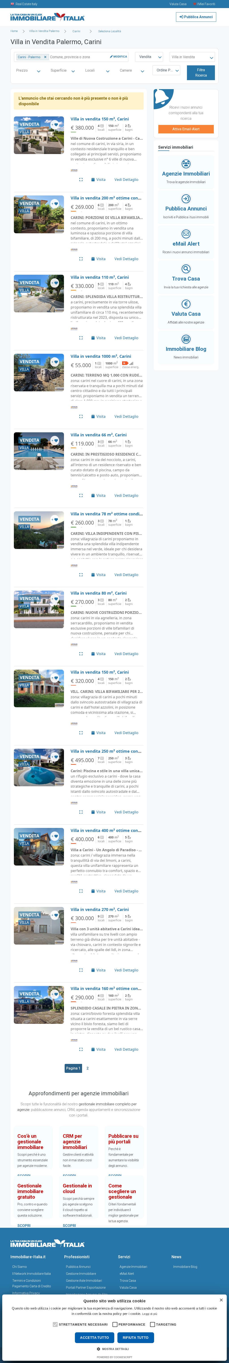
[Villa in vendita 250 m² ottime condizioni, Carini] (39, 767)
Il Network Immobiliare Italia (31, 1273)
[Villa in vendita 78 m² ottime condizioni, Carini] (39, 530)
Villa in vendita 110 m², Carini (100, 277)
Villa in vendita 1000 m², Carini (101, 356)
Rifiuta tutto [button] (136, 1337)
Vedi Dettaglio (126, 179)
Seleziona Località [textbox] (109, 31)
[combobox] (78, 31)
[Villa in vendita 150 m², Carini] (39, 135)
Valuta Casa (128, 1287)
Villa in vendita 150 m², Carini (100, 119)
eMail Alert (127, 1273)
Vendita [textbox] (145, 57)
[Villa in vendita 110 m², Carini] (39, 293)
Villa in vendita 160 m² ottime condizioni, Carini (118, 988)
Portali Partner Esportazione (86, 1287)
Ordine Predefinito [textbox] (167, 70)
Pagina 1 (73, 1068)
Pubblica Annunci (198, 17)
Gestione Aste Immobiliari (84, 1280)
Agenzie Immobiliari (133, 1267)
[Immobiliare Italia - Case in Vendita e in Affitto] (48, 15)
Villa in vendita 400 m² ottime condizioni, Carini (118, 830)
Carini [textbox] (76, 31)
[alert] (114, 1327)
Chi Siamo (19, 1267)
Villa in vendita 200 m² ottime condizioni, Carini (118, 198)
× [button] (221, 1300)
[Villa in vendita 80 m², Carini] (39, 609)
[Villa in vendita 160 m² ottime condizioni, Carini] (39, 1005)
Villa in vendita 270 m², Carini (100, 909)
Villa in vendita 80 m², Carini (99, 593)
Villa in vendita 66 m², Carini (99, 434)
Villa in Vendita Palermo (44, 31)
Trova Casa (128, 1280)
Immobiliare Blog (185, 1267)
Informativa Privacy (26, 1293)
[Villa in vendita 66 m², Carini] (39, 451)
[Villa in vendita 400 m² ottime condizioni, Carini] (39, 847)
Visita (101, 179)
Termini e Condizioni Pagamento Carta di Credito (31, 1283)
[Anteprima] (80, 179)
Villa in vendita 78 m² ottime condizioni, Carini (117, 513)
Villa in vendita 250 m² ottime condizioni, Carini (118, 751)
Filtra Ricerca (201, 72)
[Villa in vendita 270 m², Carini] (39, 926)
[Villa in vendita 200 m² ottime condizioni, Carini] (39, 214)
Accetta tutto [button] (94, 1337)
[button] (54, 1324)
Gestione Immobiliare (81, 1273)
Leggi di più (149, 1314)
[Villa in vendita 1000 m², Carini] (39, 372)
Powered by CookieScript (114, 1357)
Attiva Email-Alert (185, 129)
